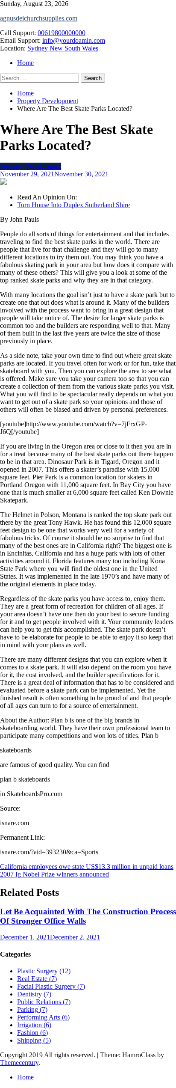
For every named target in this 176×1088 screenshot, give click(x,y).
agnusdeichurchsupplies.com (38, 18)
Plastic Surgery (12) (43, 971)
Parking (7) (32, 1009)
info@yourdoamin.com (73, 40)
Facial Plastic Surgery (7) (51, 986)
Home (25, 62)
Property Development (30, 166)
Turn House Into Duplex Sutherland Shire (73, 204)
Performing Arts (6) (43, 1017)
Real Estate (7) (37, 978)
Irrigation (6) (34, 1025)
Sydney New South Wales (62, 48)
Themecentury (19, 1062)
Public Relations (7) (43, 1001)
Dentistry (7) (34, 994)
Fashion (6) (32, 1032)
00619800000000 (61, 32)
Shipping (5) (34, 1040)
